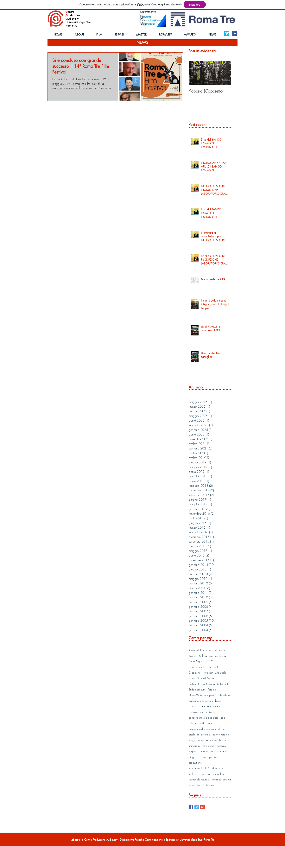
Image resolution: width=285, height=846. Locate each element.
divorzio (205, 734)
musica (204, 751)
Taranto (212, 689)
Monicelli (220, 672)
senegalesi (218, 773)
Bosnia (192, 655)
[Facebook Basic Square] (191, 807)
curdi (201, 723)
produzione (195, 762)
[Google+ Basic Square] (202, 807)
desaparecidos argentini (202, 728)
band (218, 700)
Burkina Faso (206, 655)
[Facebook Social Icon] (234, 33)
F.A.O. (210, 661)
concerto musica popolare (203, 717)
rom (221, 768)
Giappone (194, 672)
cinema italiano (209, 712)
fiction (222, 740)
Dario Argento (197, 661)
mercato (221, 745)
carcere (193, 706)
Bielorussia (219, 650)
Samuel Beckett (205, 678)
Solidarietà (223, 683)
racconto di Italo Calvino (203, 768)
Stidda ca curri (197, 689)
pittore (203, 757)
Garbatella (213, 667)
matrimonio (208, 745)
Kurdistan (208, 672)
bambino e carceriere (201, 700)
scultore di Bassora (199, 773)
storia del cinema (221, 779)
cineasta (193, 712)
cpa (223, 717)
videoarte (208, 785)
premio (213, 757)
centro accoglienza (210, 706)
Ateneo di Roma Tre (200, 650)
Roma (192, 678)
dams (210, 723)
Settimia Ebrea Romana (202, 683)
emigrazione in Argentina (203, 740)
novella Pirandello (220, 751)
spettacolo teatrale (199, 779)
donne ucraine (220, 734)
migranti (193, 751)
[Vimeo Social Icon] (226, 33)
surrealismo (195, 785)
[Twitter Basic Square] (196, 807)
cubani (192, 723)
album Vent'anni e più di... (203, 695)
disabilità (194, 734)
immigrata (194, 745)
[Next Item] (225, 73)
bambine (225, 695)
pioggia (193, 757)
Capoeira (220, 655)
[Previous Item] (195, 73)
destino (222, 728)
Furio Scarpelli (197, 667)
